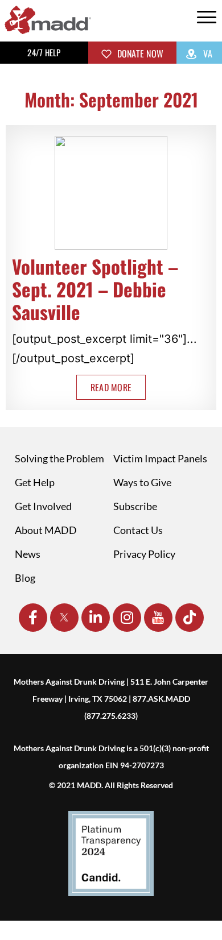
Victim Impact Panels (160, 458)
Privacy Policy (144, 554)
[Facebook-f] (33, 617)
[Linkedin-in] (95, 617)
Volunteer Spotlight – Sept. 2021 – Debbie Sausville (95, 289)
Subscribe (135, 506)
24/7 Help (43, 52)
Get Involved (43, 506)
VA (206, 53)
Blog (25, 578)
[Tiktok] (189, 617)
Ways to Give (142, 482)
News (27, 554)
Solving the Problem (59, 458)
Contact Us (138, 530)
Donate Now (138, 53)
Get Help (35, 482)
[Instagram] (127, 617)
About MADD (46, 530)
